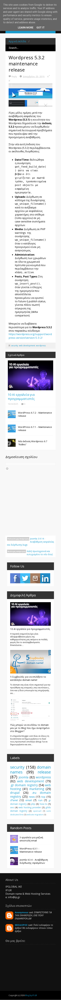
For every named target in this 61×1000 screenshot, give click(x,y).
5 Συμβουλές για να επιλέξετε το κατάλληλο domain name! (28, 678)
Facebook (15, 578)
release (44, 772)
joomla (23, 777)
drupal (15, 792)
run (40, 800)
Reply (14, 76)
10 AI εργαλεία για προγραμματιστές (21, 396)
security (14, 345)
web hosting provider (29, 807)
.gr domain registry (24, 785)
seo (12, 807)
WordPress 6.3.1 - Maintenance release (31, 850)
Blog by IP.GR (31, 995)
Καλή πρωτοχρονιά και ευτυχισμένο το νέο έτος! (40, 553)
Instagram (35, 578)
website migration (35, 814)
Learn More (25, 27)
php (33, 803)
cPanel (14, 800)
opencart (37, 810)
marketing (36, 789)
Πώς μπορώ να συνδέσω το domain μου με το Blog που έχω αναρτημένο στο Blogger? (30, 728)
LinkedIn (45, 578)
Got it (40, 27)
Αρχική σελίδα (17, 41)
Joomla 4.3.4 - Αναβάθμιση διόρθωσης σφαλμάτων (34, 861)
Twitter (25, 578)
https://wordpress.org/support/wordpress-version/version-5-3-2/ (30, 335)
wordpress (41, 345)
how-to (43, 803)
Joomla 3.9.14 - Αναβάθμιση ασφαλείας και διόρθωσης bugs (30, 541)
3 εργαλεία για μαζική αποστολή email (31, 839)
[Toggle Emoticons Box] (7, 468)
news (32, 796)
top (43, 796)
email (28, 800)
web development (27, 345)
